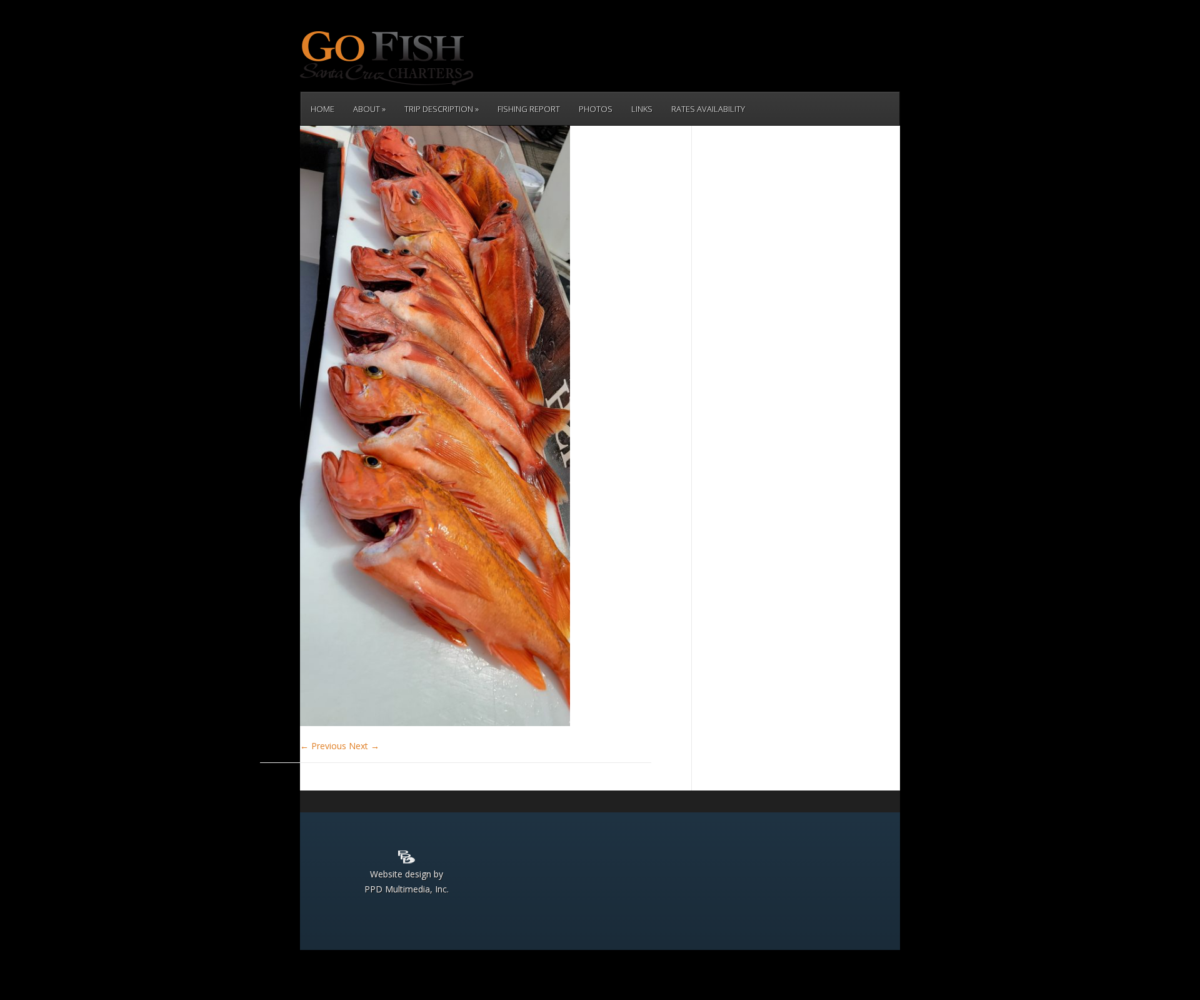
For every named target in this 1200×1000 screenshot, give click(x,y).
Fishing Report (529, 108)
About (366, 108)
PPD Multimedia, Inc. (406, 889)
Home (322, 108)
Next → (364, 746)
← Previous (323, 746)
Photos (595, 108)
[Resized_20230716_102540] (435, 723)
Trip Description (438, 108)
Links (641, 108)
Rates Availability (708, 108)
